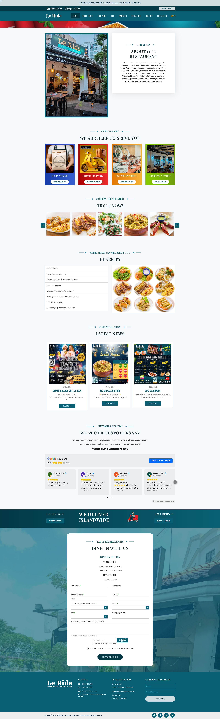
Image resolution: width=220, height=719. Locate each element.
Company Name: (118, 613)
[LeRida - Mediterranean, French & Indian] (54, 16)
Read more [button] (86, 490)
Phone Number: (77, 595)
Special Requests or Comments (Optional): (87, 621)
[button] (45, 482)
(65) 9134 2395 (73, 8)
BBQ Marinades (153, 390)
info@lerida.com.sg (89, 691)
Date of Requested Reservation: (83, 604)
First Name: (75, 586)
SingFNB (98, 715)
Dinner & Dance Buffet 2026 (67, 390)
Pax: (72, 613)
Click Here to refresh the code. (104, 643)
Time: (114, 604)
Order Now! (59, 182)
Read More (67, 406)
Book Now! (160, 182)
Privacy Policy (78, 715)
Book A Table (167, 8)
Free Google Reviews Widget (164, 501)
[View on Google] (50, 474)
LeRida (48, 715)
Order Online (55, 521)
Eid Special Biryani (110, 390)
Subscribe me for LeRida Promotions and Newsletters (111, 648)
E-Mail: (115, 595)
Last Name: (116, 586)
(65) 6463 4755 (55, 8)
